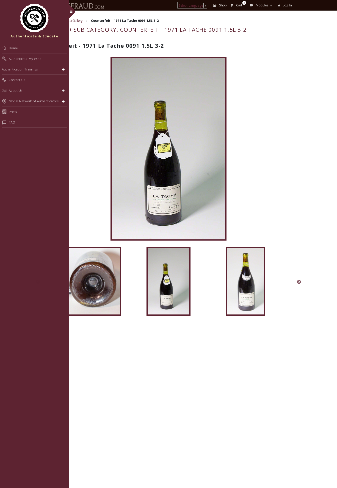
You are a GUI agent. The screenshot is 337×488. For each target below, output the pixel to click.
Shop (222, 5)
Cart (239, 4)
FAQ (12, 122)
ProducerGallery (71, 20)
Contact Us (17, 80)
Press (13, 111)
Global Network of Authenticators (34, 101)
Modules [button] (261, 5)
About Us (15, 90)
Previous (38, 282)
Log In (287, 5)
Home (13, 48)
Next (299, 282)
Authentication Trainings (20, 69)
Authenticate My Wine (25, 58)
